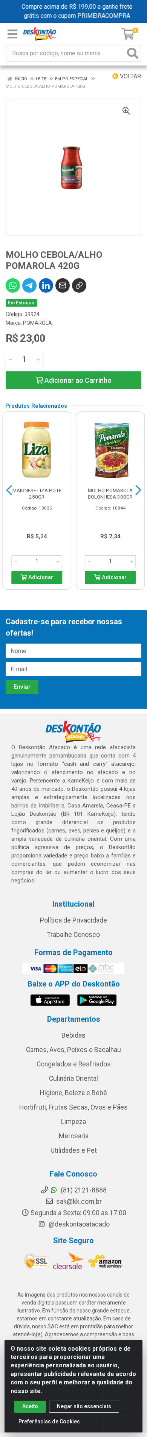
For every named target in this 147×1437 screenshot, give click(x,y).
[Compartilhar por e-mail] (62, 285)
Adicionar (40, 577)
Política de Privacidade (73, 920)
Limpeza (73, 1121)
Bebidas (73, 1035)
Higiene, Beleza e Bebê (73, 1093)
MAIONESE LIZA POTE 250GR (36, 493)
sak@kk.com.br (78, 1201)
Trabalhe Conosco (73, 934)
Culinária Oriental (73, 1078)
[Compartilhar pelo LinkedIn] (46, 285)
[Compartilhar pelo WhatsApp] (13, 285)
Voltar (129, 76)
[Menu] (12, 34)
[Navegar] (9, 490)
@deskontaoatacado (78, 1224)
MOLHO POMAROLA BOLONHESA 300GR (110, 493)
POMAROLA (37, 323)
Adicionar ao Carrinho (77, 380)
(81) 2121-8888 (83, 1190)
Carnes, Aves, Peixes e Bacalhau (73, 1050)
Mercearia (74, 1136)
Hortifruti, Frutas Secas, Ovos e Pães (73, 1107)
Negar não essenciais (84, 1406)
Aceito (30, 1406)
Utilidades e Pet (74, 1150)
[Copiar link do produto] (79, 285)
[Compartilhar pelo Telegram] (29, 285)
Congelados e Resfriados (74, 1064)
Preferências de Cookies (49, 1421)
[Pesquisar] (133, 53)
